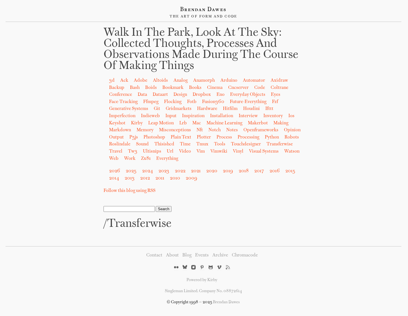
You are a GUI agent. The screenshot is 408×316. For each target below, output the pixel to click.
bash (135, 88)
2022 (180, 171)
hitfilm (230, 109)
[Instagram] (193, 267)
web (114, 158)
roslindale (119, 144)
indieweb (150, 116)
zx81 (146, 158)
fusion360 (213, 102)
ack (124, 80)
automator (254, 80)
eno (220, 95)
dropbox (202, 95)
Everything (167, 158)
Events (202, 255)
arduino (228, 80)
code (259, 88)
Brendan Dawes (203, 9)
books (195, 88)
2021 (196, 171)
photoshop (154, 137)
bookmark (172, 88)
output (116, 137)
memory (145, 130)
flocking (173, 102)
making (280, 123)
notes (232, 130)
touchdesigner (246, 144)
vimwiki (218, 151)
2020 (211, 171)
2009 (191, 178)
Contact (154, 255)
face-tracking (123, 102)
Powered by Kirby (202, 280)
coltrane (279, 88)
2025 (131, 171)
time (185, 144)
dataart (160, 95)
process (224, 137)
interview (248, 116)
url (170, 151)
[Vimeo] (219, 267)
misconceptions (175, 130)
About (172, 255)
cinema (215, 88)
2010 (175, 178)
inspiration (193, 116)
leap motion (161, 123)
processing (248, 137)
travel (115, 151)
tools (219, 144)
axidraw (279, 80)
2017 (259, 171)
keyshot (117, 123)
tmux (202, 144)
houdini (251, 109)
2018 (244, 171)
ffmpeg (150, 102)
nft (200, 130)
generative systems (128, 109)
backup (116, 88)
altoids (160, 80)
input (171, 116)
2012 (145, 178)
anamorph (204, 80)
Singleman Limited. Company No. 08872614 (203, 291)
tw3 (132, 151)
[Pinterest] (202, 267)
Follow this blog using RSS (129, 191)
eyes (275, 95)
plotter (204, 137)
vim (201, 151)
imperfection (122, 116)
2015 (290, 171)
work (129, 158)
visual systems (264, 151)
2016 (275, 171)
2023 (163, 171)
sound (142, 144)
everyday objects (247, 95)
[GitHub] (210, 267)
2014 (114, 178)
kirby (137, 123)
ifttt (269, 109)
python (272, 137)
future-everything (248, 102)
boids (151, 88)
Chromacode (245, 255)
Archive (220, 255)
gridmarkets (179, 109)
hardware (207, 109)
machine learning (224, 123)
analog (180, 80)
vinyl (238, 151)
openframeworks (260, 130)
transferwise (279, 144)
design (180, 95)
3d (112, 80)
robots (291, 137)
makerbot (258, 123)
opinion (292, 130)
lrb (183, 123)
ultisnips (152, 151)
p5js (133, 137)
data (142, 95)
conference (120, 95)
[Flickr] (176, 267)
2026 (114, 171)
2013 (130, 178)
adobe (140, 80)
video (185, 151)
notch (214, 130)
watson (291, 151)
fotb (192, 102)
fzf (275, 102)
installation (221, 116)
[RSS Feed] (228, 267)
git (157, 109)
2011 (159, 178)
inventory (273, 116)
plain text (181, 137)
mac (196, 123)
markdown (120, 130)
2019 (228, 171)
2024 (147, 171)
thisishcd (164, 144)
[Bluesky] (185, 267)
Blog (187, 255)
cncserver (238, 88)
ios (291, 116)
